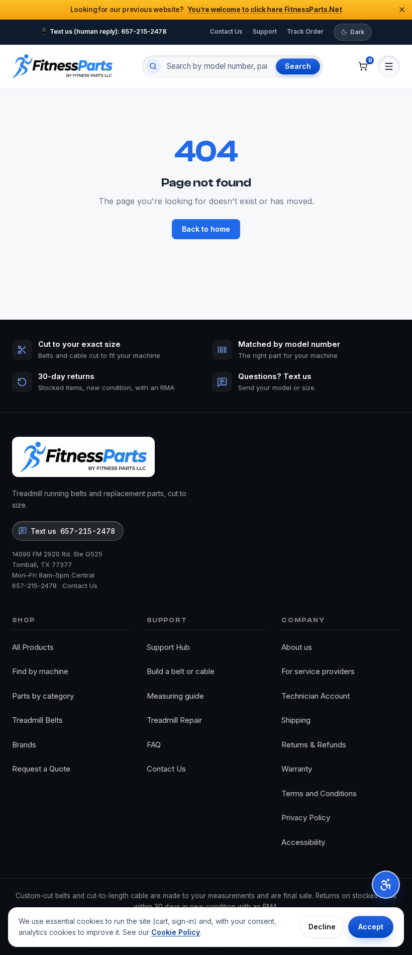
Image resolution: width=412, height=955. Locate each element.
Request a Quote (41, 769)
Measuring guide (175, 696)
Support (265, 31)
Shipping (296, 720)
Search (298, 66)
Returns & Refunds (313, 744)
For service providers (318, 671)
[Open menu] (389, 66)
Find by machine (40, 671)
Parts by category (43, 696)
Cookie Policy (175, 932)
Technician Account (315, 696)
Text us (73, 531)
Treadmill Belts (37, 720)
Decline (322, 926)
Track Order (305, 31)
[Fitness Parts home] (62, 66)
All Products (33, 647)
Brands (24, 744)
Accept (370, 926)
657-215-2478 (34, 586)
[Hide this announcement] (402, 10)
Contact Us (226, 31)
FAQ (154, 744)
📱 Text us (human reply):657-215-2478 (103, 31)
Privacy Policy (305, 817)
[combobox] (217, 66)
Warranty (296, 769)
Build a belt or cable (181, 671)
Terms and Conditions (319, 793)
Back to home (206, 229)
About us (296, 647)
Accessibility (303, 842)
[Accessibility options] (386, 885)
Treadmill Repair (174, 720)
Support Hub (168, 647)
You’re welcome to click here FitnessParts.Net (264, 10)
